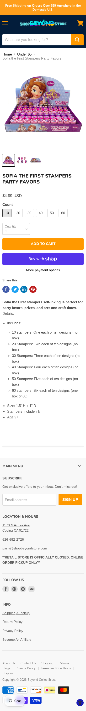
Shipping (47, 663)
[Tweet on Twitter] (15, 289)
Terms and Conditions (56, 668)
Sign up (70, 499)
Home (7, 54)
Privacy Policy (12, 631)
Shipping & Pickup (16, 613)
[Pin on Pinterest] (33, 289)
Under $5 (24, 54)
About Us (8, 663)
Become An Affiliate (16, 639)
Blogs (6, 668)
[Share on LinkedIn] (23, 289)
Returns (64, 663)
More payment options (43, 270)
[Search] (77, 39)
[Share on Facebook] (6, 289)
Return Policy (12, 622)
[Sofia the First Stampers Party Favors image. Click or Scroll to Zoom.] (43, 108)
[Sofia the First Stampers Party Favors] (8, 160)
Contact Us (28, 663)
